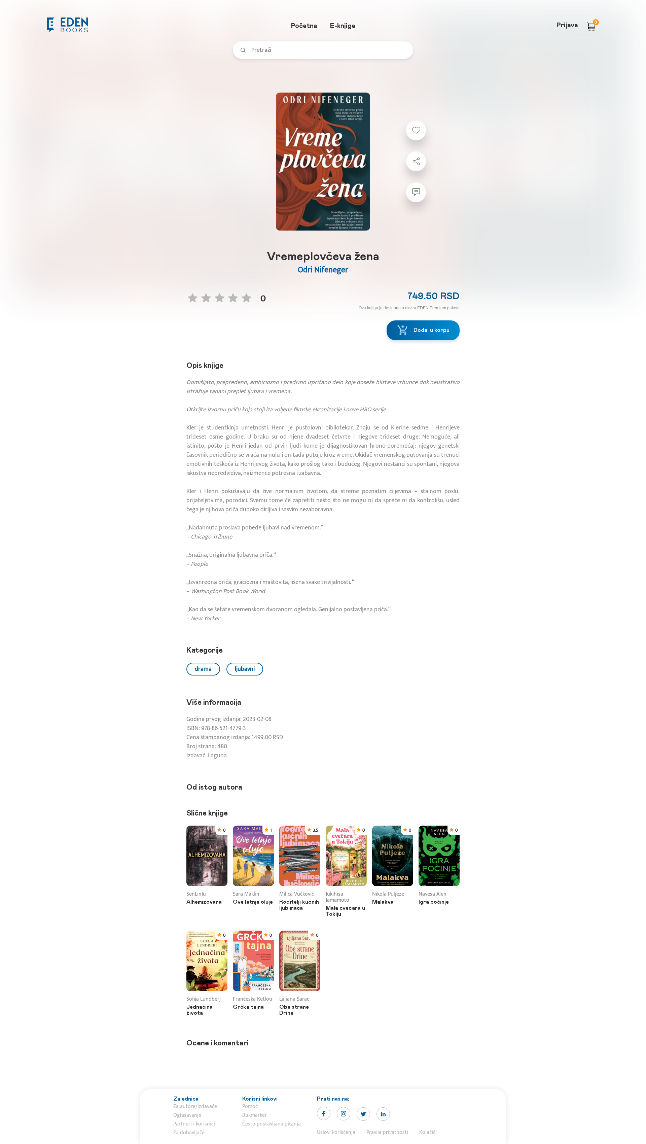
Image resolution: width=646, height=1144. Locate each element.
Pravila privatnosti (387, 1132)
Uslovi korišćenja (336, 1132)
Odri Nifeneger (323, 270)
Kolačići (428, 1132)
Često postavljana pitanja (271, 1124)
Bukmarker (254, 1115)
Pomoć (250, 1106)
